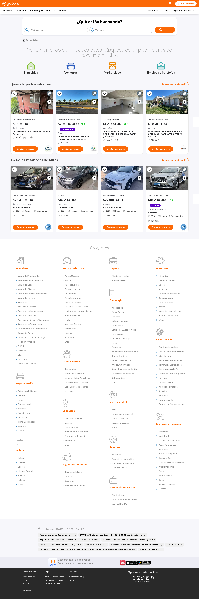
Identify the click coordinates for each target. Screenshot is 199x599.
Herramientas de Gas (169, 369)
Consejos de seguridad (172, 10)
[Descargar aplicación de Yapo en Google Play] (144, 563)
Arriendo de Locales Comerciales (34, 319)
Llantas (68, 333)
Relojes (21, 479)
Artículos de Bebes (27, 391)
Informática (117, 325)
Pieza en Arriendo (26, 341)
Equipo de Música (73, 315)
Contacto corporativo (31, 587)
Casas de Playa (25, 333)
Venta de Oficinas (26, 289)
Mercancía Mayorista (122, 487)
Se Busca (69, 337)
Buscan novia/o (166, 298)
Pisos (20, 399)
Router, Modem (119, 356)
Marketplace (60, 10)
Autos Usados (72, 276)
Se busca (22, 417)
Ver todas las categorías (78, 577)
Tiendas (72, 580)
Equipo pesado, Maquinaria (78, 311)
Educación (68, 410)
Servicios (163, 391)
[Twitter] (143, 578)
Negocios (22, 359)
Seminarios (70, 440)
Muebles (22, 408)
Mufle (67, 319)
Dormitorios (24, 413)
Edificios (22, 346)
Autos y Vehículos (73, 268)
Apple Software (119, 312)
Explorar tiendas (155, 10)
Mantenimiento (166, 399)
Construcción (164, 339)
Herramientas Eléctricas (170, 360)
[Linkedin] (147, 578)
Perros (162, 306)
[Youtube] (151, 578)
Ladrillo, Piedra (166, 382)
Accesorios (70, 293)
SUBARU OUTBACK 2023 (151, 549)
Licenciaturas (71, 427)
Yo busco (69, 391)
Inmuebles (7, 10)
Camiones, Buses (73, 302)
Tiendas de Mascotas (169, 293)
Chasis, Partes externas (76, 306)
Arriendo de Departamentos (32, 311)
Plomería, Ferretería (168, 386)
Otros (21, 430)
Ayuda (25, 580)
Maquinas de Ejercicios (123, 463)
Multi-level (164, 436)
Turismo (162, 488)
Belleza (20, 450)
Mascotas (162, 268)
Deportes (114, 447)
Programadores (166, 466)
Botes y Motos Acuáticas (77, 378)
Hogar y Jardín (24, 383)
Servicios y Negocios (168, 424)
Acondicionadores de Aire (125, 369)
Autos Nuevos (72, 284)
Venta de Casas (26, 284)
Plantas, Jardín (25, 404)
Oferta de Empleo (120, 276)
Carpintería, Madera (168, 347)
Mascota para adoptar (170, 311)
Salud (161, 479)
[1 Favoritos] (59, 169)
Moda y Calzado (26, 471)
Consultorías (165, 458)
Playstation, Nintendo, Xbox (125, 351)
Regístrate (27, 590)
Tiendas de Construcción (171, 404)
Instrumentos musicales (123, 414)
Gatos (162, 284)
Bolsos (21, 458)
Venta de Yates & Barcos (77, 386)
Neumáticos (70, 328)
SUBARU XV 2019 (174, 544)
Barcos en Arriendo (74, 373)
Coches (68, 476)
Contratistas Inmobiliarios (171, 351)
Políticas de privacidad (54, 580)
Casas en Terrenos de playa (31, 337)
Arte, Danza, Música (74, 418)
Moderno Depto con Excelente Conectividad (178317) (136, 544)
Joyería (21, 462)
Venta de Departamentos (30, 280)
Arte (114, 409)
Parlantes (116, 347)
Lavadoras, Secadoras (123, 373)
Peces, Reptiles (166, 302)
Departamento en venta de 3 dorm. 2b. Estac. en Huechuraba (69, 539)
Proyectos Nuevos (27, 363)
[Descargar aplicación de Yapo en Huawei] (123, 562)
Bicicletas (116, 454)
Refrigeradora (118, 378)
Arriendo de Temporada (30, 324)
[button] (49, 102)
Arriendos (23, 302)
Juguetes (69, 481)
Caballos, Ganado (167, 280)
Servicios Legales (167, 484)
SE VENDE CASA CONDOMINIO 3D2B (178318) (60, 544)
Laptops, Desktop (121, 338)
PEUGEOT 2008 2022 (96, 544)
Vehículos (21, 10)
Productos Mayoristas (170, 440)
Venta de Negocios (168, 453)
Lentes (21, 466)
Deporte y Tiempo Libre (123, 459)
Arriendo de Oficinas (28, 315)
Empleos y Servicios (40, 10)
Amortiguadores (73, 298)
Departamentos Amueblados (32, 328)
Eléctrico (163, 378)
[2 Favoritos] (104, 93)
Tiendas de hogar (26, 421)
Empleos (114, 268)
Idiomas (68, 422)
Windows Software (121, 364)
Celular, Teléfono (120, 321)
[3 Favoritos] (104, 169)
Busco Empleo (119, 280)
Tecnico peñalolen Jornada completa (58, 535)
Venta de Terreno (26, 298)
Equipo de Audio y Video (124, 329)
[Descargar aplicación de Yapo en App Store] (132, 563)
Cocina (21, 395)
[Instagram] (138, 578)
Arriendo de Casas (27, 306)
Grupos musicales (120, 422)
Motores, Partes (73, 324)
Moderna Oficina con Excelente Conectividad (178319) (129, 539)
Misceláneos (165, 356)
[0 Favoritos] (59, 93)
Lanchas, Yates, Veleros (76, 382)
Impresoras (117, 334)
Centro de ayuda (190, 10)
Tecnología (115, 300)
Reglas (47, 587)
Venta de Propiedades (29, 276)
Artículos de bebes (74, 472)
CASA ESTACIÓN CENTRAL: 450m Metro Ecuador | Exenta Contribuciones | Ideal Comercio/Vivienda (87, 549)
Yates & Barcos (71, 361)
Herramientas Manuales (170, 364)
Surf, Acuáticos (119, 467)
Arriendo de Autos (74, 289)
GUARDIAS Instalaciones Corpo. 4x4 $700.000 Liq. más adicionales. (112, 535)
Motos (68, 280)
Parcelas (22, 350)
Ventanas (22, 426)
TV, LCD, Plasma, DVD (122, 360)
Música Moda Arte (120, 402)
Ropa (20, 484)
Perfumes (22, 475)
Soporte (26, 583)
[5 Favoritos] (14, 93)
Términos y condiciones (54, 577)
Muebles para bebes (75, 485)
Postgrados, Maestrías (76, 436)
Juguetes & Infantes (74, 464)
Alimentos (163, 276)
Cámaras (116, 316)
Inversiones (164, 431)
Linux (114, 342)
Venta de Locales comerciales (33, 293)
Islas (20, 355)
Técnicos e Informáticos (76, 431)
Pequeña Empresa (167, 444)
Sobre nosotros (29, 577)
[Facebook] (134, 578)
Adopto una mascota (169, 315)
